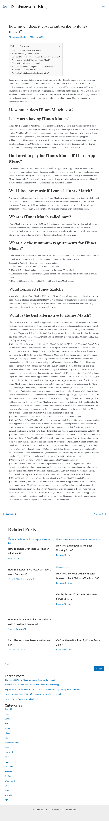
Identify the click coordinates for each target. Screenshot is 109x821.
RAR (7, 761)
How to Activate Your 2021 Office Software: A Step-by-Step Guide (33, 694)
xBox (7, 790)
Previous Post (11, 513)
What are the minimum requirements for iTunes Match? (34, 66)
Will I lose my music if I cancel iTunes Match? (31, 60)
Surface (8, 776)
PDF (7, 757)
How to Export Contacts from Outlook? (21, 699)
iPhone (8, 728)
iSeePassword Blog (29, 6)
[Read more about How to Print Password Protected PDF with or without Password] (30, 602)
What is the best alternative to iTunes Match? (30, 72)
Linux (7, 733)
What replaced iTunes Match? (24, 69)
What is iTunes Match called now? (26, 63)
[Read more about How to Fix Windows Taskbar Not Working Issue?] (78, 539)
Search (8, 664)
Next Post (100, 513)
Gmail (7, 718)
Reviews (8, 771)
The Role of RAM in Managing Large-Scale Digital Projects (30, 679)
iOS (6, 723)
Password (11, 629)
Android (8, 709)
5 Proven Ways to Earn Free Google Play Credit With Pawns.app (32, 684)
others (7, 747)
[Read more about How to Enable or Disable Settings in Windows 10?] (30, 540)
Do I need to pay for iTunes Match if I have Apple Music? (36, 56)
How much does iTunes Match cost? (27, 50)
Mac (7, 737)
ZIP (6, 800)
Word (7, 785)
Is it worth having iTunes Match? (25, 53)
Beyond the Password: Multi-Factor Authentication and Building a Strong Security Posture (42, 689)
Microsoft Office (14, 579)
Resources (14, 36)
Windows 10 (10, 780)
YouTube (8, 795)
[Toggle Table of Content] (57, 46)
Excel (7, 713)
